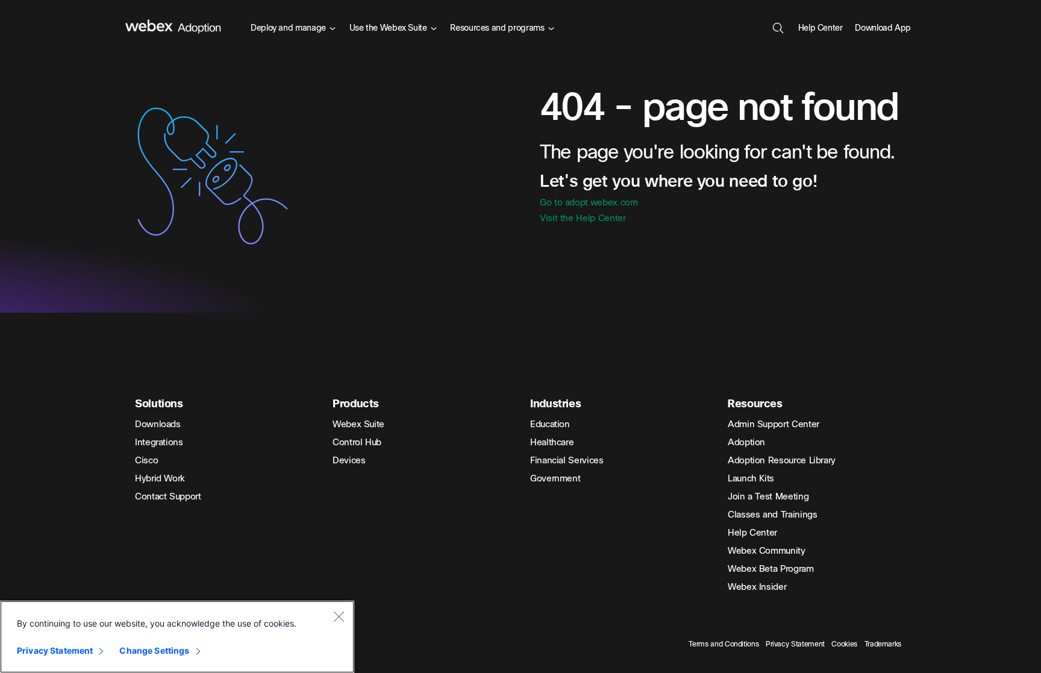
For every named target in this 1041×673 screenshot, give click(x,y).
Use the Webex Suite (388, 28)
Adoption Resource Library (782, 460)
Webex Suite (358, 424)
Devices (349, 460)
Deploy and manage (288, 28)
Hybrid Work (160, 478)
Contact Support (168, 496)
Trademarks (882, 644)
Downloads (158, 424)
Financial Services (567, 460)
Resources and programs (497, 28)
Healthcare (552, 442)
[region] (177, 637)
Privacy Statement (795, 644)
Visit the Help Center (582, 218)
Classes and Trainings (772, 515)
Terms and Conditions (723, 644)
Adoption (746, 442)
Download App (883, 28)
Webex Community (766, 551)
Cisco (146, 460)
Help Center (820, 28)
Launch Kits (751, 478)
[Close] (339, 616)
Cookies (844, 644)
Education (550, 424)
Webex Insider (757, 587)
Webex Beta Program (771, 569)
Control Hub (357, 442)
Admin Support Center (773, 424)
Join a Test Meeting (768, 496)
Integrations (159, 442)
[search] (778, 27)
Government (555, 478)
